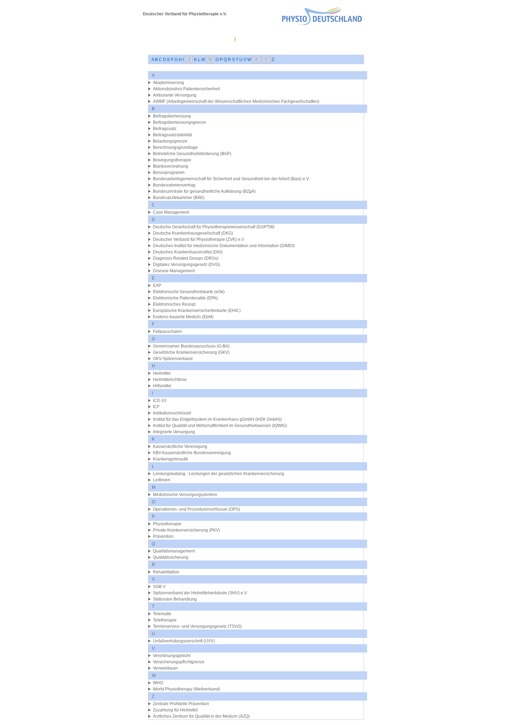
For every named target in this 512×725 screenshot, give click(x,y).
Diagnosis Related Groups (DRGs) (185, 258)
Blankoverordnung (170, 166)
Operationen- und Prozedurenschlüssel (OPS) (196, 509)
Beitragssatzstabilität (172, 134)
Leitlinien (161, 480)
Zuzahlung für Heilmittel (175, 710)
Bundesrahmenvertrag (174, 185)
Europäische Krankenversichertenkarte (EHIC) (197, 310)
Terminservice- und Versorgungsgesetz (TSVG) (197, 626)
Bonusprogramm (169, 172)
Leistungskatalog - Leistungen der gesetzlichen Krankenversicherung (218, 473)
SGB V (159, 586)
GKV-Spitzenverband (173, 358)
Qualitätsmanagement (174, 551)
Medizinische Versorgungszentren (185, 494)
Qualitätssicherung (170, 557)
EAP (157, 285)
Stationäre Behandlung (175, 599)
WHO (158, 682)
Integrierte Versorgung (174, 431)
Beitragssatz (164, 128)
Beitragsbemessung (172, 116)
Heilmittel (162, 373)
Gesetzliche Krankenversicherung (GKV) (191, 352)
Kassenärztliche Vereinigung (180, 446)
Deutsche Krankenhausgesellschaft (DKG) (193, 233)
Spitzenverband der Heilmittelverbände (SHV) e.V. (200, 592)
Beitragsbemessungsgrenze (179, 122)
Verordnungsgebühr (172, 655)
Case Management (171, 212)
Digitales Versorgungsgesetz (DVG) (186, 264)
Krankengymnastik (170, 459)
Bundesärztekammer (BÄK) (178, 197)
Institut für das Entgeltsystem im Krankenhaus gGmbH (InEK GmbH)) (217, 419)
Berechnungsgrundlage (175, 147)
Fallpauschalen (167, 331)
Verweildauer (165, 668)
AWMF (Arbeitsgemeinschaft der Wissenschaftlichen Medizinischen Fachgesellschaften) (236, 101)
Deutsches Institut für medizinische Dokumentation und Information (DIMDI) (224, 245)
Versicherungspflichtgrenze (178, 661)
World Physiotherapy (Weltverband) (186, 689)
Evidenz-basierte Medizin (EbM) (183, 316)
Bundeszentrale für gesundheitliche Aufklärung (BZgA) (204, 191)
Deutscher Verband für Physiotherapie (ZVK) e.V (198, 239)
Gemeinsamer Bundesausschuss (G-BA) (191, 346)
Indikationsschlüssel (172, 413)
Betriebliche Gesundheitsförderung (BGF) (192, 153)
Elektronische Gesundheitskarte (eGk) (189, 291)
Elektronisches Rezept (174, 304)
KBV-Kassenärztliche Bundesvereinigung (192, 452)
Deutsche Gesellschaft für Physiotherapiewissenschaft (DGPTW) (213, 226)
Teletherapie (165, 620)
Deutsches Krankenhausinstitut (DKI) (188, 252)
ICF (156, 406)
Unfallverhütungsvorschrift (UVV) (184, 641)
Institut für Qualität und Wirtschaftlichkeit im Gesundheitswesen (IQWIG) (220, 425)
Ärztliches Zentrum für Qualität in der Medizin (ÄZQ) (201, 716)
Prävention (163, 536)
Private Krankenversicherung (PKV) (186, 530)
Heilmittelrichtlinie (170, 379)
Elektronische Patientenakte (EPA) (185, 298)
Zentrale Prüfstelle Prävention (181, 703)
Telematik (162, 613)
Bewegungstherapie (172, 160)
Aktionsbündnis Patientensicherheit (186, 88)
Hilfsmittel (162, 385)
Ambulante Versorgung (174, 95)
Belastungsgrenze (170, 141)
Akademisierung (168, 82)
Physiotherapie (167, 523)
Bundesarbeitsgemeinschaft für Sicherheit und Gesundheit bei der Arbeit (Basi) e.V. (231, 178)
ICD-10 (159, 400)
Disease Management (174, 270)
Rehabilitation (166, 572)
